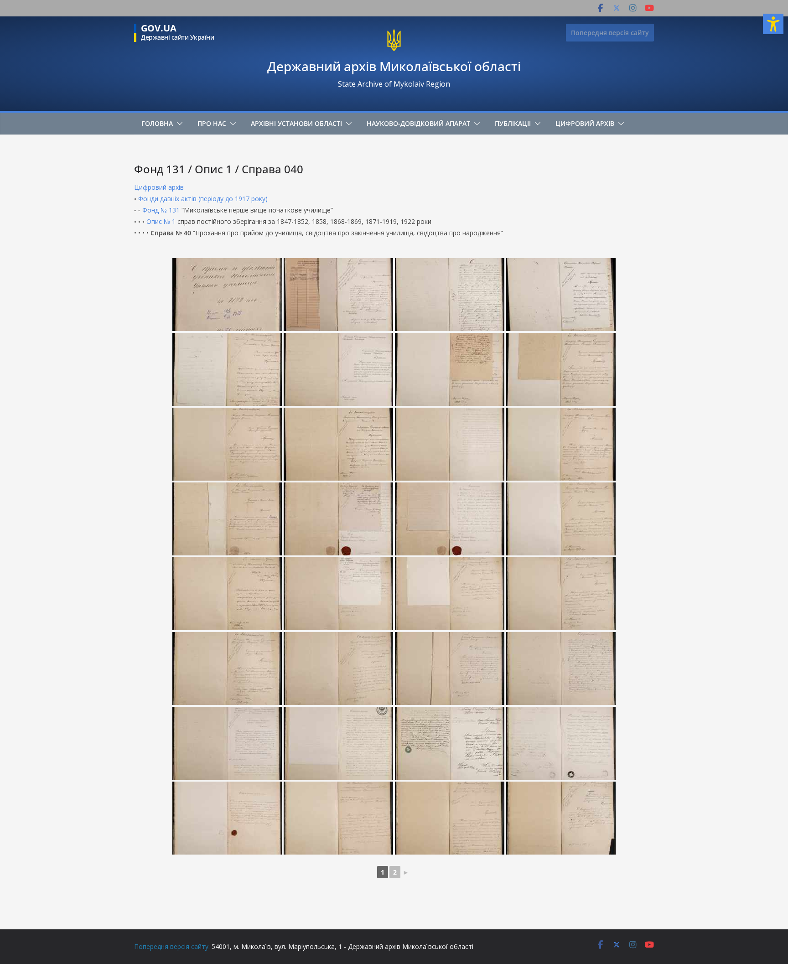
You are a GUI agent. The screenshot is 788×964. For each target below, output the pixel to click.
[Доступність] (773, 24)
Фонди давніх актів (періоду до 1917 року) (203, 198)
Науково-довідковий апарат (418, 123)
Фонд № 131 (161, 210)
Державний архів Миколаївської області (394, 66)
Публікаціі (513, 123)
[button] (178, 123)
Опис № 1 (161, 221)
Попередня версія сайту (610, 32)
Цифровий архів (584, 123)
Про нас (211, 123)
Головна (157, 123)
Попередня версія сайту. (172, 946)
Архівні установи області (296, 123)
